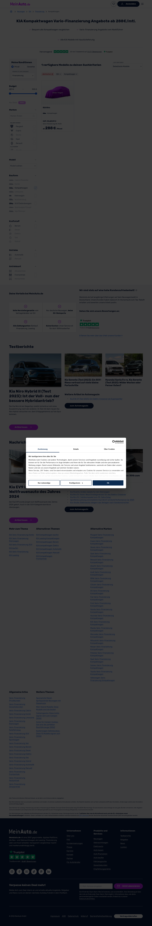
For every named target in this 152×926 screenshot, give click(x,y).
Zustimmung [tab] (43, 449)
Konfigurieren (74, 483)
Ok (108, 483)
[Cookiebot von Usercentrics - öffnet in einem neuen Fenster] (114, 441)
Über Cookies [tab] (109, 449)
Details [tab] (76, 449)
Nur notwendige (44, 483)
